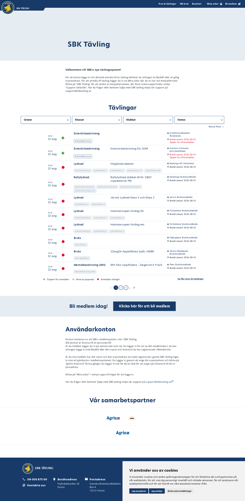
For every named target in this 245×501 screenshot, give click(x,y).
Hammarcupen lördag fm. (127, 211)
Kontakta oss (36, 485)
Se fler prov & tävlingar (190, 278)
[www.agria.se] (122, 433)
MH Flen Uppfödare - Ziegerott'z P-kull (136, 265)
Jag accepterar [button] (139, 491)
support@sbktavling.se (158, 381)
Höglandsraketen (122, 164)
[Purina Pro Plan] (132, 419)
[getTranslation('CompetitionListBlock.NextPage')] (134, 287)
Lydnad (78, 164)
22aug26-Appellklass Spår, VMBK (132, 251)
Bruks (77, 238)
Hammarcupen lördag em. (127, 224)
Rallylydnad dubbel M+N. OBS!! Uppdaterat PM (130, 179)
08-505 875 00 (37, 479)
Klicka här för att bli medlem (144, 306)
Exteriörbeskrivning (87, 133)
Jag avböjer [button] (156, 491)
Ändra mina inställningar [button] (180, 491)
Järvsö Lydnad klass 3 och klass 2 (132, 197)
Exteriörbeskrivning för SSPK (129, 148)
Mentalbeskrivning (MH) (90, 265)
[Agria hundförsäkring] (113, 419)
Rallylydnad (81, 177)
